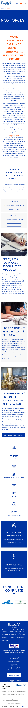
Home (2, 8)
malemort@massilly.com (14, 661)
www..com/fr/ (14, 136)
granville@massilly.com (14, 669)
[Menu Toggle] (25, 3)
